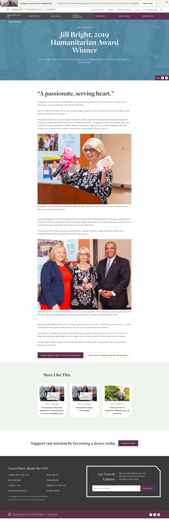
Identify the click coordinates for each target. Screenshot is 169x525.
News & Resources (77, 16)
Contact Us (14, 485)
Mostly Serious (40, 499)
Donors (137, 10)
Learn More (148, 3)
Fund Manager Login (150, 10)
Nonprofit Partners (98, 10)
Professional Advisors (124, 10)
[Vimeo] (158, 514)
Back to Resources (15, 22)
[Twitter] (166, 77)
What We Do (34, 16)
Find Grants (100, 16)
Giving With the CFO (13, 16)
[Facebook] (162, 77)
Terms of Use (23, 499)
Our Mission (52, 480)
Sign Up (147, 488)
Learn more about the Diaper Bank (60, 355)
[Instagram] (154, 514)
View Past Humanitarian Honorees (108, 355)
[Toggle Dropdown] (24, 16)
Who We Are (56, 16)
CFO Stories (84, 27)
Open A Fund (124, 16)
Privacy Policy (13, 499)
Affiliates (110, 10)
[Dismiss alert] (167, 2)
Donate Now (147, 16)
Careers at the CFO (56, 485)
